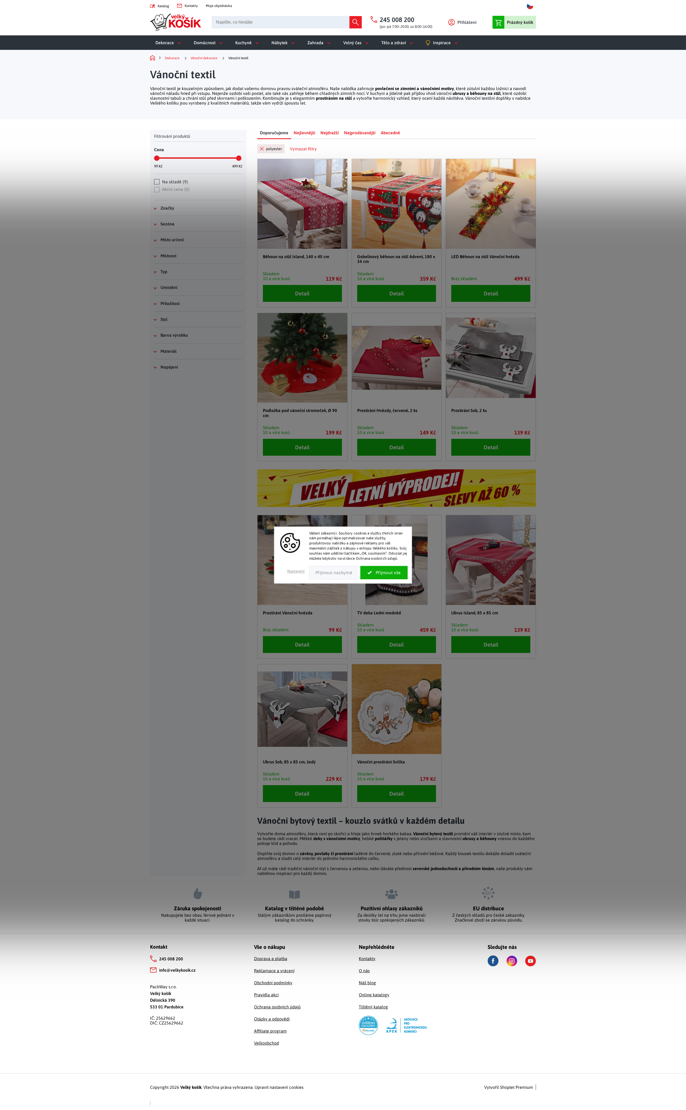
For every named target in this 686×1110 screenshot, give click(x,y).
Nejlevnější (304, 132)
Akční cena (175, 189)
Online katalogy (374, 994)
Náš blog (367, 982)
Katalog (163, 6)
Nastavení (296, 571)
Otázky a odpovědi (272, 1018)
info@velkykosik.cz (177, 970)
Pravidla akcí (266, 994)
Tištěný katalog (373, 1006)
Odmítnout (333, 572)
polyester (274, 149)
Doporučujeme (274, 132)
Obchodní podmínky (273, 982)
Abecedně (390, 132)
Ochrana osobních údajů (277, 1006)
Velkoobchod (266, 1043)
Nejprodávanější (359, 132)
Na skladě (174, 181)
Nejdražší (329, 132)
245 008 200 (171, 958)
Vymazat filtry (303, 148)
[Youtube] (530, 961)
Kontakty (191, 6)
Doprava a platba (270, 958)
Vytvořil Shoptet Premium (508, 1087)
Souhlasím (384, 572)
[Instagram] (511, 961)
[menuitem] (169, 42)
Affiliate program (270, 1031)
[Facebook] (493, 960)
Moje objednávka (219, 6)
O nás (364, 970)
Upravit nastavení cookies (279, 1087)
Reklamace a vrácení (274, 970)
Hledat (355, 22)
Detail (302, 293)
